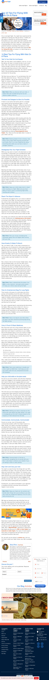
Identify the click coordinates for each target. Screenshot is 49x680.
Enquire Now (40, 586)
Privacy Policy (5, 645)
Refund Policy (5, 647)
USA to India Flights (23, 5)
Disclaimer (4, 651)
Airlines (3, 641)
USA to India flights (22, 529)
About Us (4, 633)
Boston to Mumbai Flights (17, 637)
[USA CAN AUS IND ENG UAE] (36, 581)
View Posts (20, 544)
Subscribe (43, 23)
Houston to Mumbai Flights (17, 651)
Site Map (4, 653)
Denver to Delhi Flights (17, 646)
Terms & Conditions (6, 643)
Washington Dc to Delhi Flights (17, 668)
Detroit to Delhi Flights (18, 648)
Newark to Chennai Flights (17, 658)
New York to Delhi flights (17, 654)
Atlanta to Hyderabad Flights (18, 634)
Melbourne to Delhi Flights (29, 637)
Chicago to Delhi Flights (17, 640)
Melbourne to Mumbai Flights (30, 634)
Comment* (4, 574)
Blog (46, 5)
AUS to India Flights (33, 5)
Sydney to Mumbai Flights (29, 669)
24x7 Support (42, 2)
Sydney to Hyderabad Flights (30, 666)
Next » (29, 561)
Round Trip (38, 559)
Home (3, 631)
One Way (44, 559)
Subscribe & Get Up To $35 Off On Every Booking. (40, 20)
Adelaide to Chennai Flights (30, 644)
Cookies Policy (5, 649)
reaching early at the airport (23, 218)
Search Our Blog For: (38, 12)
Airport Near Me (5, 639)
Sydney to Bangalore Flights (30, 662)
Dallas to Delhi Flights (18, 643)
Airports (3, 635)
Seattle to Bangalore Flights (18, 664)
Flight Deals (4, 637)
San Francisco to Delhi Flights (18, 661)
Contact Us (41, 5)
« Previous (4, 561)
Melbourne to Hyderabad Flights (29, 650)
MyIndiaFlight (13, 527)
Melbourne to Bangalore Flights (29, 659)
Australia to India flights (9, 531)
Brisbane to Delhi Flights (29, 640)
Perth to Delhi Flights (30, 656)
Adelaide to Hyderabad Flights (29, 647)
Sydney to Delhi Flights (28, 654)
